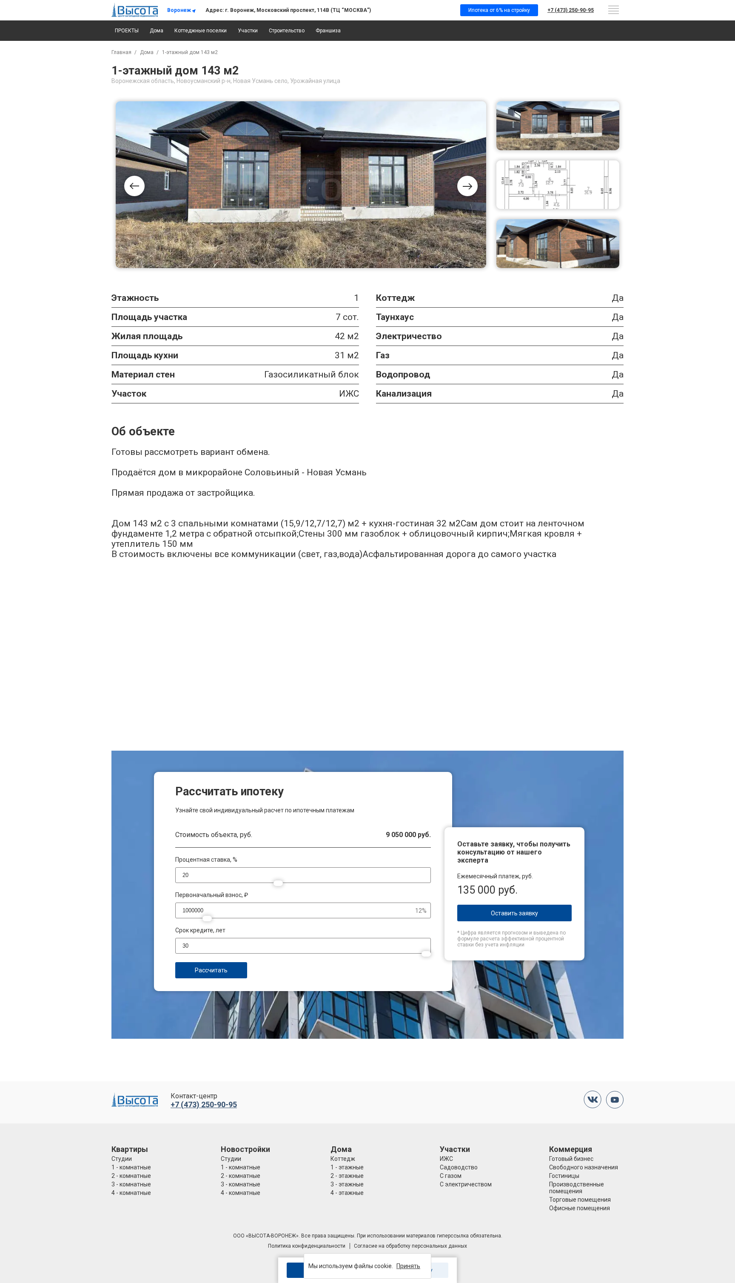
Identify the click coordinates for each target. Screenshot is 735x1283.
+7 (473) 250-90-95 (570, 10)
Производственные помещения (576, 1187)
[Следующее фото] (467, 186)
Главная (121, 52)
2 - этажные (347, 1175)
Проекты (127, 31)
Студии (121, 1158)
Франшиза (328, 31)
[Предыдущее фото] (134, 186)
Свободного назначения (583, 1167)
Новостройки (245, 1149)
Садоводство (459, 1167)
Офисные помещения (579, 1208)
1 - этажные (347, 1167)
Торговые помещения (580, 1199)
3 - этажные (347, 1184)
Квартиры (129, 1149)
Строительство (287, 31)
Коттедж (342, 1158)
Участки (248, 31)
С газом (451, 1175)
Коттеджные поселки (200, 31)
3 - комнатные (131, 1184)
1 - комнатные (131, 1167)
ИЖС (446, 1158)
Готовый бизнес (571, 1158)
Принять (408, 1266)
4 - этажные (347, 1192)
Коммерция (570, 1149)
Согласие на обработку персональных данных (410, 1246)
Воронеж (179, 10)
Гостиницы (564, 1175)
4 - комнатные (131, 1192)
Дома (156, 31)
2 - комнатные (131, 1175)
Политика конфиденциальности (306, 1246)
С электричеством (466, 1184)
